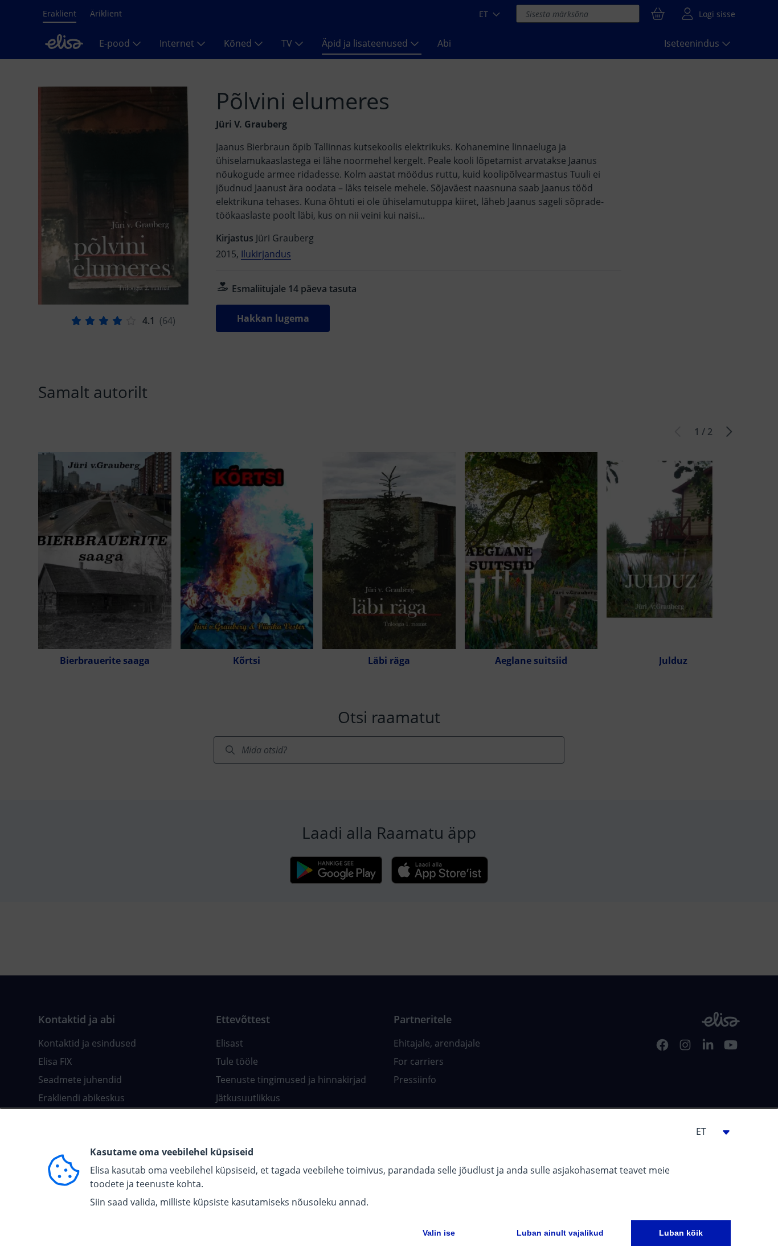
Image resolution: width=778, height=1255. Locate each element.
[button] (708, 1131)
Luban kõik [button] (681, 1232)
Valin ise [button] (439, 1232)
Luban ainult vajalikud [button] (560, 1232)
